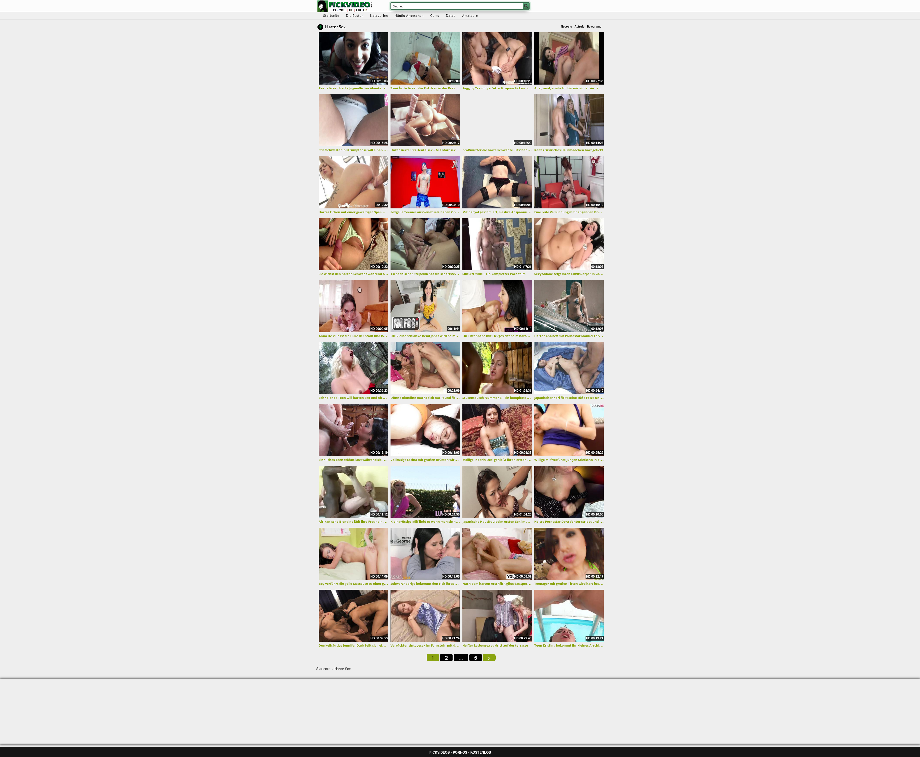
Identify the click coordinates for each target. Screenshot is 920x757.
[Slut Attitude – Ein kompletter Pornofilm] (497, 244)
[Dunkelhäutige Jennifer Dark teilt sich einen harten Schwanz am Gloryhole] (353, 616)
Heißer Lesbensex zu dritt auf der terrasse (495, 645)
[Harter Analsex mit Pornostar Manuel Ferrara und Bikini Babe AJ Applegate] (569, 306)
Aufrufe (580, 26)
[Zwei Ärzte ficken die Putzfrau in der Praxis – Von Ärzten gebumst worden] (425, 58)
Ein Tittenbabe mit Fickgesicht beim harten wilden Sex (505, 336)
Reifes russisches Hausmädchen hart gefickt (568, 150)
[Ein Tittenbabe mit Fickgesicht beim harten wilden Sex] (497, 306)
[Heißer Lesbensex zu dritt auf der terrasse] (497, 616)
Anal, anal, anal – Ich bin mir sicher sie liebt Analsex (574, 88)
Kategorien (379, 15)
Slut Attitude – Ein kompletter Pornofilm (494, 274)
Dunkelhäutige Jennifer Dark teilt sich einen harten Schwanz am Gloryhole (377, 645)
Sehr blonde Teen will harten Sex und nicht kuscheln (360, 398)
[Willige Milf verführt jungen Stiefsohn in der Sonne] (569, 430)
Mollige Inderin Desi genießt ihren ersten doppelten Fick (506, 460)
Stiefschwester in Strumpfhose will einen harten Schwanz (364, 150)
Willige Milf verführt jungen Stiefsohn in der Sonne (573, 460)
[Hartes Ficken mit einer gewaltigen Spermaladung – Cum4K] (353, 182)
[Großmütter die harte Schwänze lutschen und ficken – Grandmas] (497, 120)
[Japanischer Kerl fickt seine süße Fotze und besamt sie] (569, 368)
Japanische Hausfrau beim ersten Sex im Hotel (498, 521)
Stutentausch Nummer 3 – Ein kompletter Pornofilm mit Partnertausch (518, 398)
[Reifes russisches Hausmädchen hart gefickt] (569, 120)
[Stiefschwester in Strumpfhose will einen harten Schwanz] (353, 120)
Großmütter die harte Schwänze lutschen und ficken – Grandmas (513, 150)
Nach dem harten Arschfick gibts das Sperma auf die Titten (508, 583)
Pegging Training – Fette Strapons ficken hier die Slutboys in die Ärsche (517, 88)
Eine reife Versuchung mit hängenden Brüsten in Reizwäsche (582, 212)
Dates (450, 15)
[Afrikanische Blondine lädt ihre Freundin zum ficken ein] (353, 492)
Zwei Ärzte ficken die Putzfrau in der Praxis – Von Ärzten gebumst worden (448, 88)
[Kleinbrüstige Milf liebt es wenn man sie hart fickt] (425, 492)
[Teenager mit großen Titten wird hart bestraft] (569, 554)
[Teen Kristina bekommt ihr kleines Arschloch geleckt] (569, 616)
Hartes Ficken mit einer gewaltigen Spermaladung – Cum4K (365, 212)
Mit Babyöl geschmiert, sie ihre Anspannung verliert (503, 212)
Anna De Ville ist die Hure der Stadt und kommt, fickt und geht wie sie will (376, 336)
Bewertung (594, 26)
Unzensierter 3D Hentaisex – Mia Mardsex (423, 150)
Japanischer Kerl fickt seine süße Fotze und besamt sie (576, 398)
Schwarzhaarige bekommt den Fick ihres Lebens (428, 583)
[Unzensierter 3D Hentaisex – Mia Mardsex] (425, 120)
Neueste (566, 26)
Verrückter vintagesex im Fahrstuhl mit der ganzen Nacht (436, 645)
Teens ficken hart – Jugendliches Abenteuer (353, 88)
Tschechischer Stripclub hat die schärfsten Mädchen (431, 274)
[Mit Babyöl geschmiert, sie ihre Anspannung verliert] (497, 182)
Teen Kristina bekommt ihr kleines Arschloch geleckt (575, 645)
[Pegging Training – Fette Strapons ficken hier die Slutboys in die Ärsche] (497, 58)
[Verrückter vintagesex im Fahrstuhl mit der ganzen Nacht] (425, 616)
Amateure (470, 15)
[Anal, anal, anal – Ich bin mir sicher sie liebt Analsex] (569, 58)
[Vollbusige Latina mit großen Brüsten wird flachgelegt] (425, 430)
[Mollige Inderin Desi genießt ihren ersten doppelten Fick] (497, 430)
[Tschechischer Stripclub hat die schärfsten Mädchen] (425, 244)
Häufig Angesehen (409, 15)
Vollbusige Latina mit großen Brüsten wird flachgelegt (433, 460)
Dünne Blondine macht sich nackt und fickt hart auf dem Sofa (439, 398)
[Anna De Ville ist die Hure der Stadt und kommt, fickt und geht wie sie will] (353, 306)
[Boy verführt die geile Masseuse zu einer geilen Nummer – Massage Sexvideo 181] (353, 554)
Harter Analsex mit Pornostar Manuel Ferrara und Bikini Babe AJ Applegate (592, 336)
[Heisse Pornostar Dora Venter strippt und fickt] (569, 492)
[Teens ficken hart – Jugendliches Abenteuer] (353, 58)
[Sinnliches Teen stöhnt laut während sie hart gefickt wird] (353, 430)
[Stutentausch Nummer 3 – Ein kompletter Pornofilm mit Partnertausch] (497, 368)
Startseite (331, 15)
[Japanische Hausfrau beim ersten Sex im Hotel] (497, 492)
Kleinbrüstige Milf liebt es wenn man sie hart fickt (429, 521)
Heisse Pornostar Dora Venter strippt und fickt (570, 521)
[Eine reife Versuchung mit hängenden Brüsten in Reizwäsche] (569, 182)
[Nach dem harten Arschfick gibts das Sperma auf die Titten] (497, 554)
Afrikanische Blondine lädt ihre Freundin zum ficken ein (362, 521)
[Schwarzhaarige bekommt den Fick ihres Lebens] (425, 554)
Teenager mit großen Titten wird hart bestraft (570, 583)
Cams (434, 15)
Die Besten (354, 15)
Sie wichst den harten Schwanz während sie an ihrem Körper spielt (371, 274)
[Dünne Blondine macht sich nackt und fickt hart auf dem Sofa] (425, 368)
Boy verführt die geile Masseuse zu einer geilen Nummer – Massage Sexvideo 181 (381, 583)
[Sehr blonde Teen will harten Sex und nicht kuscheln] (353, 368)
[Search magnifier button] (526, 6)
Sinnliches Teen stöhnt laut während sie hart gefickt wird (363, 460)
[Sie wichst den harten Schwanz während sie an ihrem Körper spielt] (353, 244)
